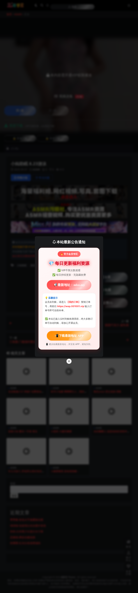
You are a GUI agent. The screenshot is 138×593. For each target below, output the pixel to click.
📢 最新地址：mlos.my (69, 285)
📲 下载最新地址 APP (69, 335)
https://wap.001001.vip (71, 306)
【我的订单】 (73, 301)
